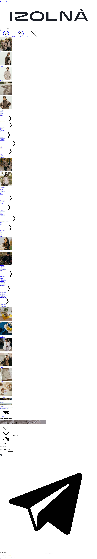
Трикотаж (1, 115)
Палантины (1, 210)
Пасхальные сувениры (3, 306)
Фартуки (1, 278)
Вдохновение (2, 402)
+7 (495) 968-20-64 (6, 408)
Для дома (1, 267)
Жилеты (1, 147)
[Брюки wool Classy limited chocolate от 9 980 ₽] (48, 439)
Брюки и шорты (2, 130)
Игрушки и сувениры (3, 284)
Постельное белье (2, 268)
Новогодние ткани (2, 294)
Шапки (1, 156)
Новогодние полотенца (3, 291)
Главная (3, 416)
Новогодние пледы (2, 296)
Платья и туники (2, 191)
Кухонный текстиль (2, 276)
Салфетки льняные (2, 270)
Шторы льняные (2, 279)
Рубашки (1, 113)
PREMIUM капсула (2, 140)
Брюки (1, 146)
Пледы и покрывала (2, 282)
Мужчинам (1, 111)
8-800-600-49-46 (2, 408)
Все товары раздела (2, 187)
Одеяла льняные (2, 283)
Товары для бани (2, 285)
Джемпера (1, 155)
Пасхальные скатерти (3, 305)
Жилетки (1, 233)
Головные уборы (2, 138)
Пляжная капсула (2, 131)
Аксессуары (1, 137)
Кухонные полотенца (3, 269)
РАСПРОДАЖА (2, 157)
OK (0, 558)
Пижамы (1, 129)
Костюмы (1, 112)
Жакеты (1, 188)
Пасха (1, 303)
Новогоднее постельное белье (4, 295)
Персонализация (2, 397)
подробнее (9, 555)
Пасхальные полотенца (3, 304)
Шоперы (1, 212)
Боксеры (1, 128)
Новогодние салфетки (3, 292)
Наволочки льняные (3, 280)
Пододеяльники (2, 281)
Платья (1, 223)
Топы (1, 193)
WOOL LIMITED (2, 230)
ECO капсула (2, 139)
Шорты (1, 114)
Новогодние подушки (3, 297)
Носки (1, 213)
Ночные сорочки (2, 201)
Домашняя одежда (2, 127)
